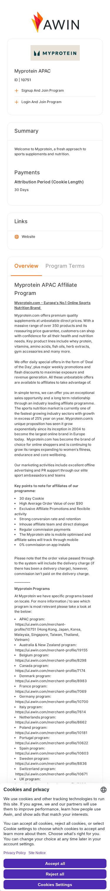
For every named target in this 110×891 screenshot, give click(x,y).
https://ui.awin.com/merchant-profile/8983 (51, 681)
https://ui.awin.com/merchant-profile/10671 (51, 774)
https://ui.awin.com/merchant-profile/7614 (50, 712)
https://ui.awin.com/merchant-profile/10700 (51, 701)
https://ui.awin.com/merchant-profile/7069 (51, 691)
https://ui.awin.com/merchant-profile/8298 (51, 660)
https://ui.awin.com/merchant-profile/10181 (51, 732)
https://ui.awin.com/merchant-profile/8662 (51, 722)
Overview (26, 266)
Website (28, 236)
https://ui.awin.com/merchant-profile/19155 (51, 650)
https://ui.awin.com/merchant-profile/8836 (51, 763)
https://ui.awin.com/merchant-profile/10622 (51, 743)
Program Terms (65, 266)
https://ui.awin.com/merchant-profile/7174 (50, 670)
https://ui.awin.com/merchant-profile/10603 (52, 753)
